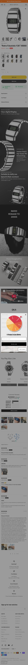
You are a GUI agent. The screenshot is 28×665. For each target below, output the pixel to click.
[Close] (25, 314)
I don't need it (22, 349)
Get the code (14, 344)
